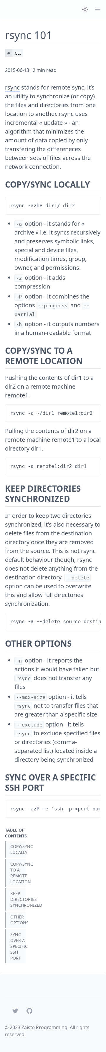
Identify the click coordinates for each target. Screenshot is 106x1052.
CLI (18, 53)
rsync (12, 87)
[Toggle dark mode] (85, 9)
